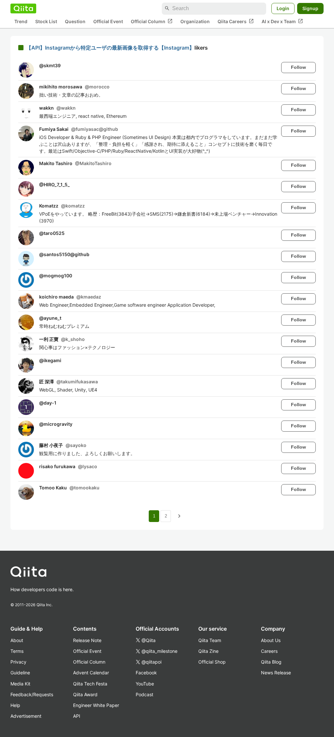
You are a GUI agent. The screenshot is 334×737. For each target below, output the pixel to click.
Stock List (46, 21)
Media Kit (20, 683)
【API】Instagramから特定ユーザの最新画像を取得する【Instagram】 (110, 47)
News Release (276, 672)
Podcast (144, 694)
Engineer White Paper (96, 705)
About (16, 640)
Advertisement (25, 716)
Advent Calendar (91, 672)
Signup (310, 8)
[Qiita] (23, 8)
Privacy (18, 662)
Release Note (87, 640)
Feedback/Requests (31, 694)
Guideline (20, 672)
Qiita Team (209, 640)
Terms (16, 651)
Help (15, 705)
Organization (195, 21)
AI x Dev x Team (282, 21)
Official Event (108, 21)
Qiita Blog (271, 662)
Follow (298, 67)
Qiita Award (85, 694)
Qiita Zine (208, 651)
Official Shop (212, 662)
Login (283, 8)
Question (75, 21)
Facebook (146, 672)
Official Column (152, 21)
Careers (269, 651)
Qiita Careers (236, 21)
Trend (20, 21)
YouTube (145, 683)
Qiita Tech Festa (90, 683)
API (76, 716)
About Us (271, 640)
